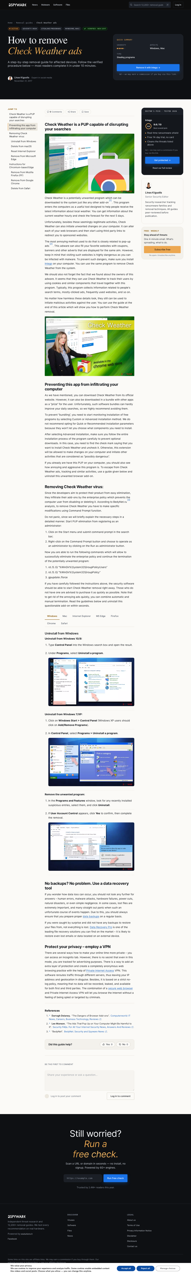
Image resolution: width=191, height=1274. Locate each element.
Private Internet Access (100, 970)
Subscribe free (162, 249)
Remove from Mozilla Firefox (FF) (22, 174)
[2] (51, 244)
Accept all (126, 1268)
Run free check (115, 1178)
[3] (128, 500)
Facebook (12, 1239)
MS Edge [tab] (100, 616)
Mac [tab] (65, 616)
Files (68, 4)
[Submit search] (131, 5)
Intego (48, 263)
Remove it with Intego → (148, 67)
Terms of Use (133, 1225)
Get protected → (162, 160)
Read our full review (162, 168)
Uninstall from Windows (23, 141)
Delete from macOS (21, 146)
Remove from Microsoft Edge (23, 158)
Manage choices (167, 1268)
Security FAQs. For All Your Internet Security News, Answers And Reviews (92, 1027)
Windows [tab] (52, 616)
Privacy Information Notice (139, 1230)
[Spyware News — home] (17, 4)
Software (57, 4)
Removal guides (24, 23)
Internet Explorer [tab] (82, 616)
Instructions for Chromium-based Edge (21, 166)
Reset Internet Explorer (23, 151)
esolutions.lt (27, 1234)
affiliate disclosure (57, 1262)
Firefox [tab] (114, 616)
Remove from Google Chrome (22, 182)
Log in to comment (121, 1096)
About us (131, 1220)
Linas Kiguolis (21, 77)
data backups (91, 916)
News (35, 4)
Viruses (70, 1220)
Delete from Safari (20, 188)
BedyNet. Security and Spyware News (84, 1031)
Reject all (145, 1268)
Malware (45, 4)
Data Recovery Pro (101, 927)
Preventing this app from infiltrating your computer (22, 127)
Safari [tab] (64, 623)
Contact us (132, 1246)
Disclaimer (132, 1236)
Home (10, 23)
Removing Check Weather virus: (18, 135)
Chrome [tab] (51, 623)
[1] (110, 200)
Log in (178, 4)
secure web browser (120, 988)
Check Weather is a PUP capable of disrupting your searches (22, 117)
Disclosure (132, 1241)
